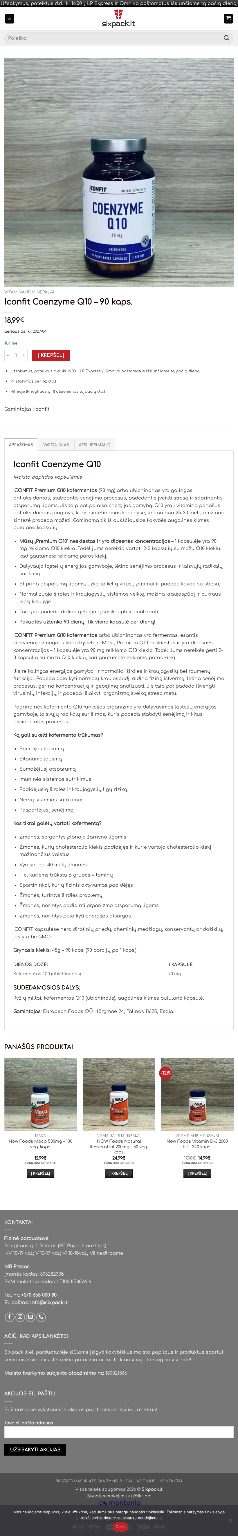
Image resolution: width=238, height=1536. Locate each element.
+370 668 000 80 (39, 1295)
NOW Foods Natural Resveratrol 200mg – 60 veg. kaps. (119, 1146)
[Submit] (226, 38)
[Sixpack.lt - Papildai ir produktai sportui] (119, 18)
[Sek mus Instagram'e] (20, 1317)
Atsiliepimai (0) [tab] (94, 445)
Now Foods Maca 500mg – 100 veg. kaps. (40, 1144)
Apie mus (146, 1481)
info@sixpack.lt (49, 1302)
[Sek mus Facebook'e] (10, 1317)
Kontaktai (171, 1481)
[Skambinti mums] (41, 1317)
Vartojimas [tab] (56, 445)
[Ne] (230, 1522)
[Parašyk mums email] (30, 1317)
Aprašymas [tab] (21, 445)
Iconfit (41, 409)
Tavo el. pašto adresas (28, 1422)
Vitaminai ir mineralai (29, 292)
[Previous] (4, 1123)
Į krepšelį (51, 355)
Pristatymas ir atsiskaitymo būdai (94, 1481)
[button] (9, 19)
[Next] (233, 1123)
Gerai (120, 1526)
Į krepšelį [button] (40, 1174)
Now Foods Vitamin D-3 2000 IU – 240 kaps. (197, 1144)
